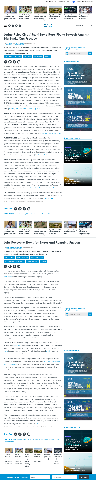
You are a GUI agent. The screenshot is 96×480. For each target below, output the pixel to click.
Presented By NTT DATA (71, 160)
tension (48, 351)
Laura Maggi (19, 43)
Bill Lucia (9, 43)
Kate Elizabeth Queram (14, 247)
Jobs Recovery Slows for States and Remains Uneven (34, 214)
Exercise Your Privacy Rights (85, 1)
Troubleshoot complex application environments (75, 180)
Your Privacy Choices (64, 1)
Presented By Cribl (70, 184)
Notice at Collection (50, 1)
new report (8, 276)
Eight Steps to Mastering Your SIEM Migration (76, 157)
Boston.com (46, 133)
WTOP (47, 198)
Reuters (11, 108)
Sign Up (84, 477)
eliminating (17, 345)
